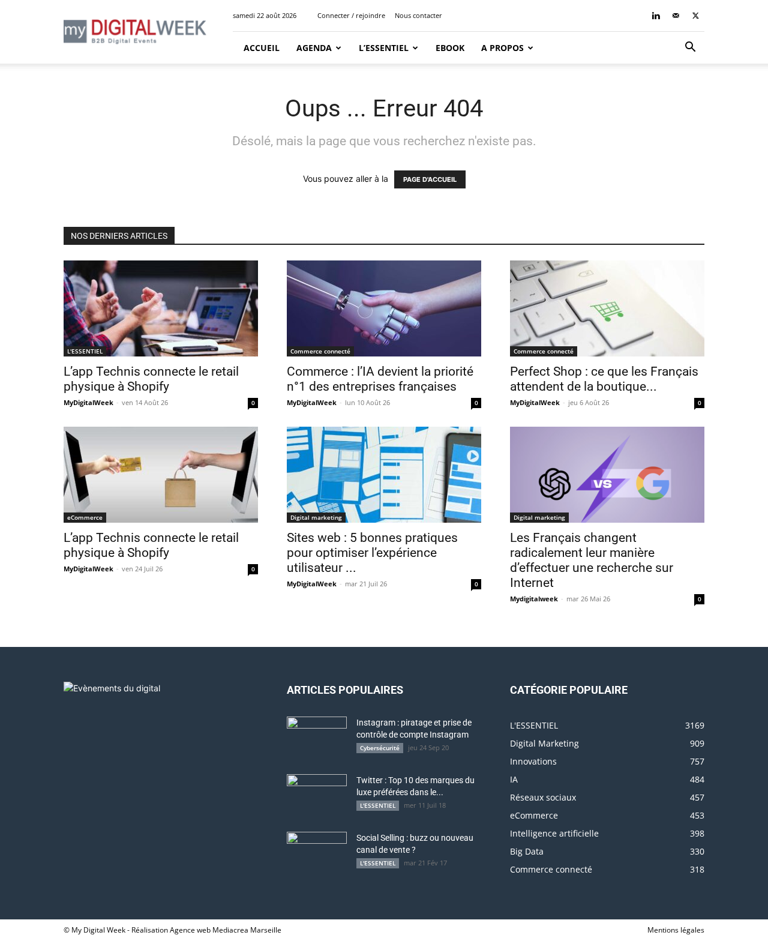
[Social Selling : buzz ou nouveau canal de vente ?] (317, 853)
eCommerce (85, 517)
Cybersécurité (380, 748)
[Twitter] (695, 15)
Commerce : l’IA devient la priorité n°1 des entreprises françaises (380, 379)
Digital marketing (316, 517)
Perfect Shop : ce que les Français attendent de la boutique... (604, 379)
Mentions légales (675, 930)
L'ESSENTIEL (85, 351)
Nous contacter (418, 15)
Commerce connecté (320, 351)
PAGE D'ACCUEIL (430, 179)
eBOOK (450, 47)
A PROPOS (502, 47)
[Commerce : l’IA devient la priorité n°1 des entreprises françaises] (384, 308)
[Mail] (676, 15)
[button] (690, 48)
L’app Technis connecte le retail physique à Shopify (151, 379)
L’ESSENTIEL (384, 47)
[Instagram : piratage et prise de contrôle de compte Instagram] (317, 738)
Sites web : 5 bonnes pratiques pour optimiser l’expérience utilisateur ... (372, 553)
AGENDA (314, 47)
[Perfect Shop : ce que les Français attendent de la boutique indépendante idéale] (607, 308)
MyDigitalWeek (88, 402)
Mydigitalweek (534, 598)
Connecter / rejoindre (351, 15)
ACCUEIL (260, 47)
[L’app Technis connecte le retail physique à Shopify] (161, 308)
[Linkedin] (656, 15)
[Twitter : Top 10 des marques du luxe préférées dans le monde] (317, 795)
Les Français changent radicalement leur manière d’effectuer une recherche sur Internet (591, 560)
